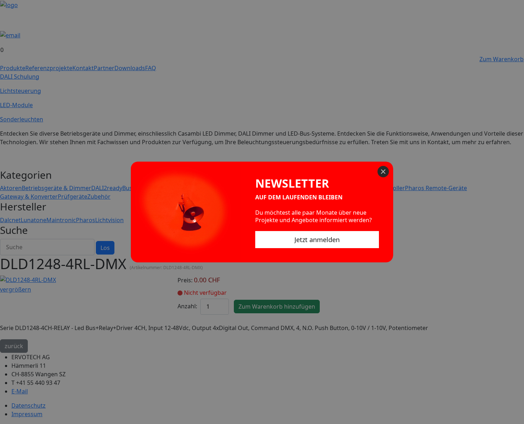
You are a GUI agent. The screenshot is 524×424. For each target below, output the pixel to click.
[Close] (383, 171)
